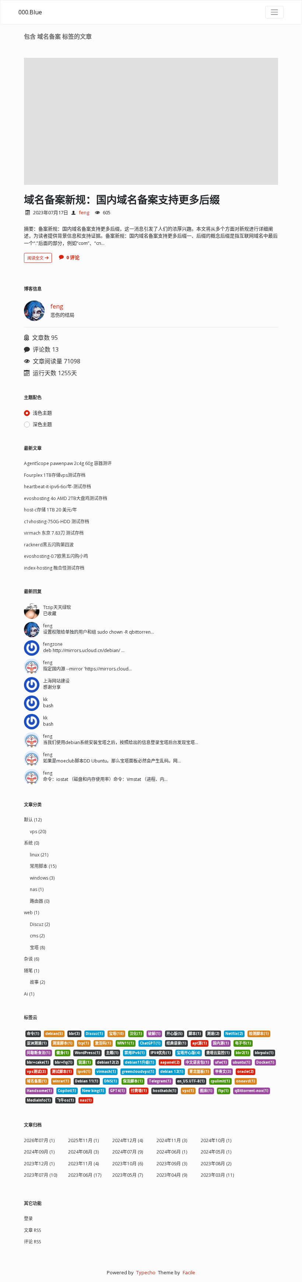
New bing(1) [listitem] (93, 1090)
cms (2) (37, 936)
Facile (189, 1272)
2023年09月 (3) (172, 1164)
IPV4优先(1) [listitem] (161, 1052)
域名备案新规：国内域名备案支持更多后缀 (122, 200)
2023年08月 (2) (216, 1164)
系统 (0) (31, 843)
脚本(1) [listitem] (195, 1033)
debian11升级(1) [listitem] (139, 1062)
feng (84, 212)
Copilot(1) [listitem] (67, 1090)
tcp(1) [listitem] (83, 1043)
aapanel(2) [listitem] (170, 1062)
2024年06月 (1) (172, 1152)
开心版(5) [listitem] (174, 1033)
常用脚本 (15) (43, 866)
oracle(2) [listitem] (245, 1071)
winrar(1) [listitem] (61, 1081)
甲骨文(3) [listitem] (223, 1071)
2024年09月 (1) (39, 1152)
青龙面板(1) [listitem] (199, 1071)
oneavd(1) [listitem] (245, 1081)
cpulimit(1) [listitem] (220, 1081)
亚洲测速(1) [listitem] (37, 1043)
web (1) (31, 912)
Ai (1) (29, 994)
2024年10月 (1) (216, 1140)
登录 (28, 1218)
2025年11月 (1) (83, 1140)
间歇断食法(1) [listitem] (38, 1052)
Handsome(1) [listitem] (39, 1090)
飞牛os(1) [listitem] (65, 1100)
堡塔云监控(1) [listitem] (218, 1052)
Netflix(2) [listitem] (234, 1033)
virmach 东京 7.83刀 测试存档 (54, 533)
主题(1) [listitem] (112, 1052)
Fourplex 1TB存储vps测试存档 (54, 475)
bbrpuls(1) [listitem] (264, 1052)
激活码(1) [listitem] (103, 1043)
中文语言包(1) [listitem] (197, 1062)
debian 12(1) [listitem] (171, 1071)
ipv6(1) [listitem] (84, 1071)
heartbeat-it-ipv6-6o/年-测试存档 (57, 486)
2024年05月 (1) (216, 1152)
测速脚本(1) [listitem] (63, 1043)
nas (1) (36, 889)
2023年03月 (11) (217, 1175)
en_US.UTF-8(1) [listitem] (191, 1081)
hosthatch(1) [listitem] (164, 1090)
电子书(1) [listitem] (243, 1043)
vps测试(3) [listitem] (36, 1071)
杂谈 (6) (31, 959)
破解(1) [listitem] (154, 1033)
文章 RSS (32, 1230)
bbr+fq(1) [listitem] (64, 1062)
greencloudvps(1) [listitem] (138, 1071)
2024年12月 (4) (127, 1140)
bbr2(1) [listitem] (242, 1052)
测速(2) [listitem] (213, 1033)
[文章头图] (151, 121)
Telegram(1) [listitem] (160, 1081)
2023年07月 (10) (40, 1175)
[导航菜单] (274, 12)
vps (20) (38, 831)
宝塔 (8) (37, 947)
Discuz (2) (40, 924)
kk (45, 699)
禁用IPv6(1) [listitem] (134, 1052)
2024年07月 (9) (127, 1152)
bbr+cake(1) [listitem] (38, 1062)
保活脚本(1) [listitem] (133, 1081)
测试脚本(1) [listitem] (62, 1071)
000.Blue (30, 12)
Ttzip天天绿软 (57, 607)
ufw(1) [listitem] (221, 1062)
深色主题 (42, 424)
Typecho (145, 1272)
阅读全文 (36, 258)
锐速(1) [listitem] (84, 1062)
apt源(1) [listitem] (199, 1043)
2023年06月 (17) (84, 1175)
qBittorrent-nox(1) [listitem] (251, 1090)
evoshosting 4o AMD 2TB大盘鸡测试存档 (65, 498)
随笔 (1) (31, 971)
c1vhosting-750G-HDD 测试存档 (56, 521)
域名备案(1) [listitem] (37, 1081)
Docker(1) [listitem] (265, 1062)
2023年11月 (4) (83, 1164)
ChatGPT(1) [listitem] (150, 1043)
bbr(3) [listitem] (74, 1033)
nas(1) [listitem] (86, 1100)
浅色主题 (42, 412)
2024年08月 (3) (83, 1152)
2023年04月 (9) (172, 1175)
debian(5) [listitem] (54, 1033)
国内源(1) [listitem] (221, 1043)
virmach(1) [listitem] (106, 1071)
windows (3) (42, 878)
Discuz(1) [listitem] (94, 1033)
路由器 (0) (39, 901)
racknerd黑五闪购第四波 (49, 545)
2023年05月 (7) (127, 1175)
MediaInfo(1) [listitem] (39, 1100)
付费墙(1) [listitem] (139, 1090)
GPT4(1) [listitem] (117, 1090)
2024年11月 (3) (172, 1140)
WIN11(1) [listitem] (125, 1043)
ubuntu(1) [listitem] (241, 1062)
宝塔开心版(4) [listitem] (188, 1052)
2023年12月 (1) (39, 1164)
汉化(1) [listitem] (136, 1033)
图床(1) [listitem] (206, 1090)
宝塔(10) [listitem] (116, 1033)
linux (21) (39, 855)
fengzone (53, 644)
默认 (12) (33, 820)
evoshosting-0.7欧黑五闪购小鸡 (56, 556)
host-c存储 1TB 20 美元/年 (50, 510)
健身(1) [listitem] (62, 1052)
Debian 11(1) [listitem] (86, 1081)
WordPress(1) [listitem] (87, 1052)
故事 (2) (37, 982)
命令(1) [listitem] (33, 1033)
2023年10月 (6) (127, 1164)
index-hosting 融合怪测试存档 (54, 568)
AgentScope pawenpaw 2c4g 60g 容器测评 (68, 463)
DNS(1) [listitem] (110, 1081)
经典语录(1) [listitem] (176, 1043)
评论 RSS (32, 1242)
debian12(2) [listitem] (108, 1062)
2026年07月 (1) (39, 1140)
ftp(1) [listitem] (223, 1090)
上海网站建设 (56, 681)
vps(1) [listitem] (188, 1090)
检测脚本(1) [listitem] (259, 1033)
